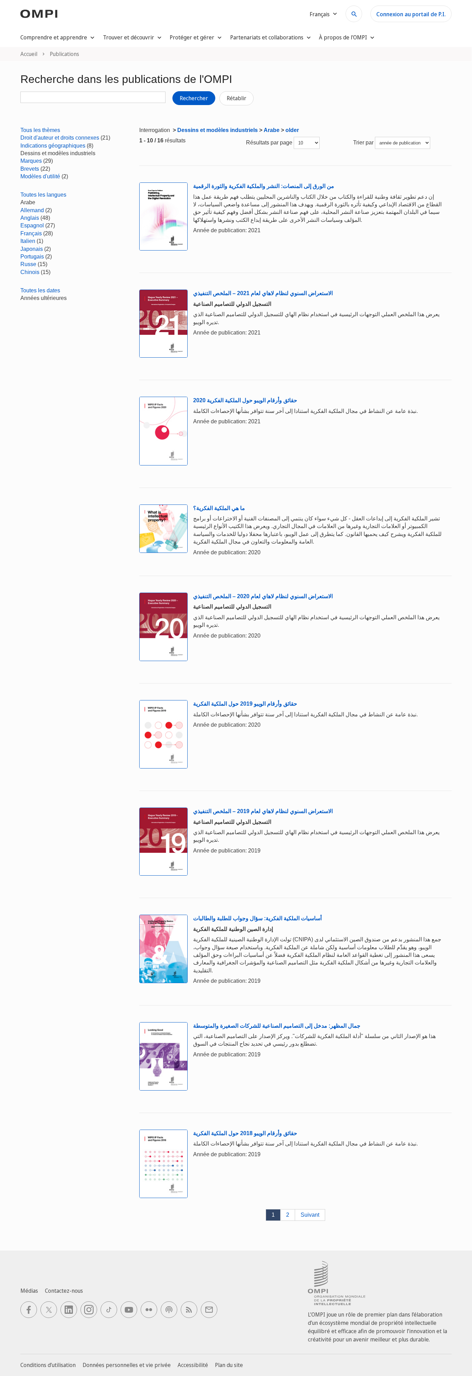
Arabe (272, 130)
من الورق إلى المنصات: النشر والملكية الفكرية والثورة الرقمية (263, 186)
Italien (27, 241)
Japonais (31, 249)
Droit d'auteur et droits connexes (59, 138)
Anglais (29, 218)
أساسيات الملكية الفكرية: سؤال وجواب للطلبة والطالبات (257, 918)
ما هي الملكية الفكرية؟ (219, 508)
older (292, 130)
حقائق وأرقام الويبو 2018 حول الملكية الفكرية (245, 1133)
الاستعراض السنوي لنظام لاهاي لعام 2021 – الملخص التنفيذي (263, 293)
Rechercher (194, 98)
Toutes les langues (43, 195)
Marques (31, 161)
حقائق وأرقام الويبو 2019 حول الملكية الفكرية (245, 704)
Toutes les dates (40, 290)
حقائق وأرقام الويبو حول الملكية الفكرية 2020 (245, 400)
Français (31, 233)
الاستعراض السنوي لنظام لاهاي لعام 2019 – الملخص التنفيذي (263, 811)
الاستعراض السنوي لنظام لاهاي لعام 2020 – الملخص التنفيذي (263, 596)
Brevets (29, 169)
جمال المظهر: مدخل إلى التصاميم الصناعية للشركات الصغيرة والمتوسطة (276, 1026)
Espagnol (32, 225)
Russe (28, 264)
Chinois (29, 272)
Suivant (310, 1215)
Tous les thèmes (40, 130)
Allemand (32, 210)
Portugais (32, 257)
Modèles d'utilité (40, 176)
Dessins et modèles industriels (217, 130)
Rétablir (236, 98)
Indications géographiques (52, 146)
